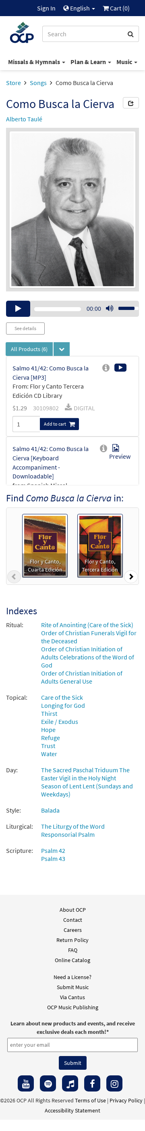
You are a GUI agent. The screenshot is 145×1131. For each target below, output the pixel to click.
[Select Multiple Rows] (62, 349)
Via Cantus (72, 997)
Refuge (50, 738)
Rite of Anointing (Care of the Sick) (87, 625)
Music (124, 62)
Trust (48, 746)
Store (13, 83)
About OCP (73, 909)
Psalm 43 (53, 858)
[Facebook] (92, 1083)
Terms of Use (90, 1100)
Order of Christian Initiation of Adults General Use (81, 677)
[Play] (18, 309)
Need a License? (72, 977)
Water (49, 754)
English (80, 8)
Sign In (46, 8)
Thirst (49, 713)
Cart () (119, 8)
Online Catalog (72, 960)
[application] (72, 309)
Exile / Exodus (59, 721)
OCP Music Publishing (72, 1007)
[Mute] (109, 309)
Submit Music (73, 987)
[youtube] (26, 1083)
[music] (70, 1083)
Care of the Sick (62, 697)
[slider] (124, 306)
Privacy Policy (126, 1100)
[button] (14, 578)
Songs (38, 83)
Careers (73, 929)
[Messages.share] (131, 102)
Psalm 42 (53, 850)
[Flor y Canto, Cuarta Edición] (45, 545)
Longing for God (63, 705)
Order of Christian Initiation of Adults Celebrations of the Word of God (87, 657)
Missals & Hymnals (34, 62)
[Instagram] (114, 1083)
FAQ (72, 950)
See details (25, 328)
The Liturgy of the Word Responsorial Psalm (73, 830)
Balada (50, 810)
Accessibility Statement (72, 1110)
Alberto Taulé (24, 119)
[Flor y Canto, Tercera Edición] (100, 545)
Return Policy (72, 940)
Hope (48, 730)
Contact (72, 919)
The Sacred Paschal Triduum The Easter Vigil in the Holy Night (85, 774)
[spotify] (48, 1083)
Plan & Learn (88, 62)
